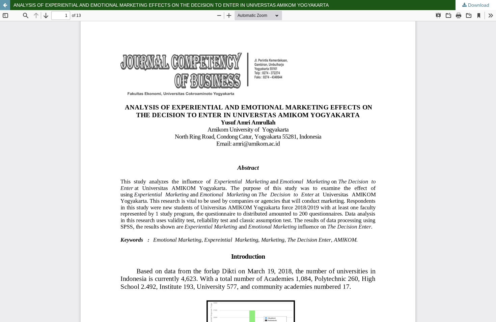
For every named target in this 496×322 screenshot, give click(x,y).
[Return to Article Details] (5, 5)
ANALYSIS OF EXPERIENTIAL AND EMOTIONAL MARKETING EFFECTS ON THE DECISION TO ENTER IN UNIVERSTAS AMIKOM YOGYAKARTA (171, 5)
